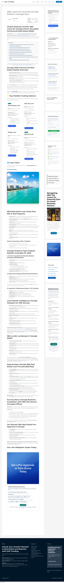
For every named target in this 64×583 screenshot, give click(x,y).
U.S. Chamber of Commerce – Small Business (17, 501)
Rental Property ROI (51, 269)
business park (9, 409)
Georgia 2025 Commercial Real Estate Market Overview (19, 47)
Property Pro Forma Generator (53, 267)
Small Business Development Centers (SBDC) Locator (19, 496)
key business (13, 84)
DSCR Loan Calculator (52, 273)
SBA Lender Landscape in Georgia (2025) (16, 53)
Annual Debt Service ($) (52, 127)
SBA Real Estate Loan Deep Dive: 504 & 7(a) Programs (19, 49)
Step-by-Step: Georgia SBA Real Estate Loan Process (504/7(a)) (20, 55)
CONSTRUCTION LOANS (35, 550)
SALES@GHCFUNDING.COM (54, 564)
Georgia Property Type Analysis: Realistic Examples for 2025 (20, 50)
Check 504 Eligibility (29, 158)
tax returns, (29, 376)
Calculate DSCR (54, 130)
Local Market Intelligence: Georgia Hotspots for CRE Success (20, 52)
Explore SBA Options (29, 128)
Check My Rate (52, 277)
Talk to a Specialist (12, 155)
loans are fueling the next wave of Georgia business (22, 64)
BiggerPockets (51, 301)
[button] (59, 2)
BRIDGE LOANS (34, 551)
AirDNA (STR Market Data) (53, 337)
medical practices (28, 328)
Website (14, 20)
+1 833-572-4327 (52, 561)
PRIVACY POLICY (34, 554)
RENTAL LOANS (34, 546)
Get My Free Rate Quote (53, 25)
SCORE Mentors (11, 494)
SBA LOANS (33, 549)
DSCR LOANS (33, 547)
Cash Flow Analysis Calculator (53, 271)
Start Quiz (54, 233)
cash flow (31, 284)
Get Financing (53, 344)
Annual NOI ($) (50, 123)
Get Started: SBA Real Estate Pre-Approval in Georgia (19, 59)
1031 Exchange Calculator (52, 275)
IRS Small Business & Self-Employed (15, 499)
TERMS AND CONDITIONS (36, 553)
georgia (36, 21)
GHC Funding (15, 91)
